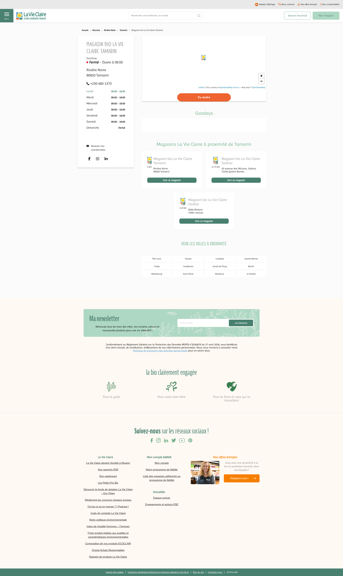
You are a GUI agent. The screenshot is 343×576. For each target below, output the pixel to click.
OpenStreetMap (258, 87)
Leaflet (201, 87)
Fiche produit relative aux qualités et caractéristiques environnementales (108, 535)
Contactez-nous (215, 572)
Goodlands (188, 266)
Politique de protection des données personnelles (160, 350)
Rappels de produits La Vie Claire (108, 556)
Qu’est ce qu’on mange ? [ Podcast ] (108, 506)
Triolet (157, 266)
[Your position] (204, 58)
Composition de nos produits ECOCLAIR (108, 543)
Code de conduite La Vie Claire (108, 513)
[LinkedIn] (106, 158)
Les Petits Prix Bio (108, 482)
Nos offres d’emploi (309, 4)
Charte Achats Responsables (108, 550)
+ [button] (261, 76)
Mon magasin (326, 15)
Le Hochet (251, 274)
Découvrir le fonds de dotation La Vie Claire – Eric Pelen (108, 491)
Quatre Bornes (251, 258)
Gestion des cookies (115, 572)
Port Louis (156, 258)
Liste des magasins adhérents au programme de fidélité (161, 478)
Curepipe (220, 258)
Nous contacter (288, 4)
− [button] (261, 81)
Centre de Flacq (220, 266)
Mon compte (162, 462)
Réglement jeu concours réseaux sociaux (108, 499)
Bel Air (251, 266)
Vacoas (188, 258)
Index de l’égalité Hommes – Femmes (108, 526)
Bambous (219, 274)
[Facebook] (89, 158)
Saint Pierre (188, 274)
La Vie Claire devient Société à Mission (108, 462)
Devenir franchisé (297, 15)
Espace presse (161, 497)
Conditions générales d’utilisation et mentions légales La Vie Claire (158, 572)
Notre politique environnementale (108, 519)
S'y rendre (204, 97)
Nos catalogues (108, 476)
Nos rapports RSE (108, 469)
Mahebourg (156, 274)
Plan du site (198, 572)
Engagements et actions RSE (161, 504)
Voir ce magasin (172, 180)
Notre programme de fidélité (162, 469)
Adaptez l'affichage (267, 4)
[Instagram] (97, 158)
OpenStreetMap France (229, 87)
